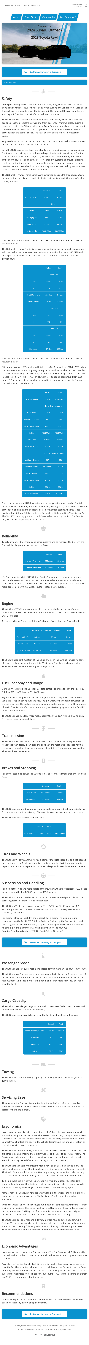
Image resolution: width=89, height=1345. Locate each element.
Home (16, 17)
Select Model (31, 17)
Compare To (48, 17)
